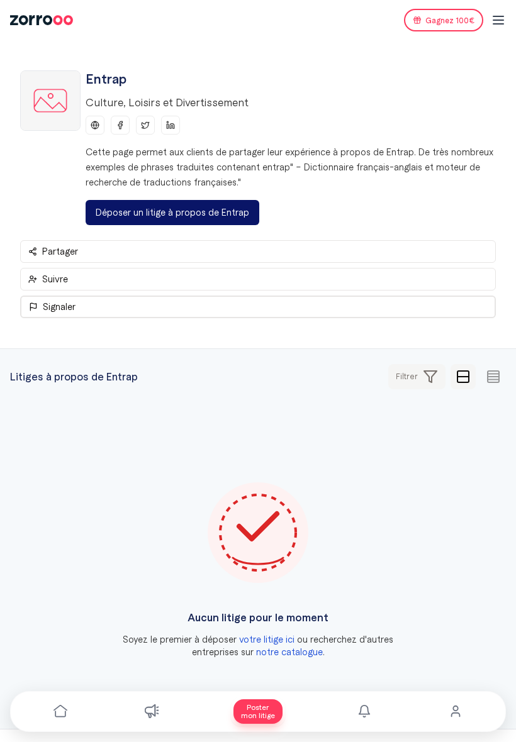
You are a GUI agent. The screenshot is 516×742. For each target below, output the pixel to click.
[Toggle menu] (498, 20)
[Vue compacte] (493, 376)
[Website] (95, 125)
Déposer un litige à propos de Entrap (172, 213)
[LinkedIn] (170, 125)
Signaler (59, 307)
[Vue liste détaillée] (463, 376)
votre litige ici (266, 639)
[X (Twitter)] (145, 125)
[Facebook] (120, 125)
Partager (60, 251)
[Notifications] (364, 711)
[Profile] (456, 711)
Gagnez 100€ (449, 20)
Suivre (55, 279)
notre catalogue (289, 652)
